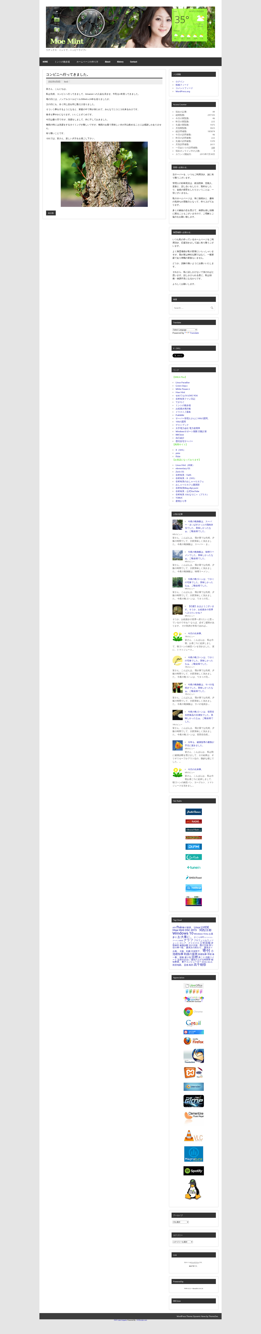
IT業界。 (189, 927)
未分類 (51, 213)
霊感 (186, 964)
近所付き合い (183, 959)
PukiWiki (180, 415)
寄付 (206, 950)
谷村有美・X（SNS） (186, 478)
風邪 (191, 964)
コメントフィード (184, 88)
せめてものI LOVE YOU (187, 395)
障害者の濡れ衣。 (208, 962)
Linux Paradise (183, 382)
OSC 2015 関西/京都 (198, 930)
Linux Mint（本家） (185, 465)
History (120, 61)
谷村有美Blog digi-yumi (187, 487)
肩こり (201, 957)
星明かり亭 (181, 500)
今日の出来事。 (195, 633)
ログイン (180, 81)
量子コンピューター (191, 961)
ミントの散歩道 (62, 61)
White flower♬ (183, 388)
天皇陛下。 (196, 951)
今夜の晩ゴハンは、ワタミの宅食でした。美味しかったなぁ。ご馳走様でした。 (199, 582)
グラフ (188, 940)
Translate (194, 332)
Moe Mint (180, 392)
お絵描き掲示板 (183, 408)
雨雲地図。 (178, 964)
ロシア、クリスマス (189, 942)
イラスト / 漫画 (183, 411)
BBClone (180, 434)
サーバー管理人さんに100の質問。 (193, 418)
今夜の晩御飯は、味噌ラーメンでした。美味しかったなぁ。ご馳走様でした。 (199, 555)
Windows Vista (201, 933)
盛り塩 (187, 957)
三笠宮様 (205, 942)
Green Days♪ (182, 385)
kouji (66, 81)
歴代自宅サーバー (184, 441)
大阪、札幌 (185, 951)
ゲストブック (182, 424)
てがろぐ (180, 402)
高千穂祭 (200, 964)
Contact (133, 61)
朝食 (182, 957)
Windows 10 (183, 933)
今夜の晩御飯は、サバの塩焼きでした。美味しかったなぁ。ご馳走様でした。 (199, 687)
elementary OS (183, 468)
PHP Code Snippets (120, 1320)
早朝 (209, 954)
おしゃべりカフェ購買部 (188, 484)
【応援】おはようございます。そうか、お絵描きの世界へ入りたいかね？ (199, 609)
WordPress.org (183, 91)
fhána (180, 927)
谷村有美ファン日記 (185, 398)
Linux (197, 927)
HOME (45, 61)
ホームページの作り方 (87, 61)
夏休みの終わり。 (194, 947)
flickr (178, 456)
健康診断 (184, 945)
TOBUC (179, 497)
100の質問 (181, 421)
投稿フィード (182, 84)
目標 (195, 957)
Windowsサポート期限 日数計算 (191, 431)
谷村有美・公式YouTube (187, 491)
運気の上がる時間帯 (201, 959)
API (174, 927)
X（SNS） (180, 449)
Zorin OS (180, 471)
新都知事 (202, 954)
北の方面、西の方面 (198, 945)
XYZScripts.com (142, 1320)
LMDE (205, 927)
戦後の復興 (191, 953)
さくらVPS (199, 937)
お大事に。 (185, 937)
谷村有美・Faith (183, 474)
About (107, 61)
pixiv (178, 453)
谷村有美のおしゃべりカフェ (190, 481)
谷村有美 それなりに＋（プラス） (192, 494)
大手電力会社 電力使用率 (188, 428)
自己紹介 (180, 437)
